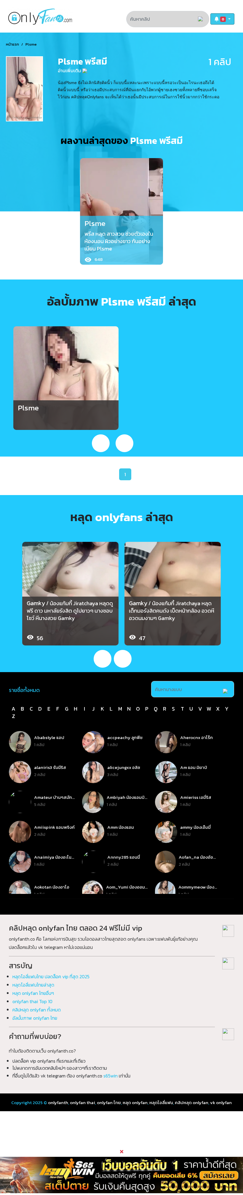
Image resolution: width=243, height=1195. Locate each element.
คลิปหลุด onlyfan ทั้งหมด (36, 1009)
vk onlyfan (221, 1102)
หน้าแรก (12, 44)
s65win (110, 1075)
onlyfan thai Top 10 (32, 1001)
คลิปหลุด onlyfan (191, 1102)
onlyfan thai (82, 1102)
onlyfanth (58, 1102)
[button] (222, 19)
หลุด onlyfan (135, 1102)
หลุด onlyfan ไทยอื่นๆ (33, 993)
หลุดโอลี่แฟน (161, 1102)
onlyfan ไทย (109, 1102)
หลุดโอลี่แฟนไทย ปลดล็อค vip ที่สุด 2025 (50, 976)
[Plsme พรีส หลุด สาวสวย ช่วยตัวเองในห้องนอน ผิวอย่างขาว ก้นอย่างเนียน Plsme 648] (121, 210)
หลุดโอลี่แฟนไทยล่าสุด (33, 984)
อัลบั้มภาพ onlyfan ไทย (34, 1017)
